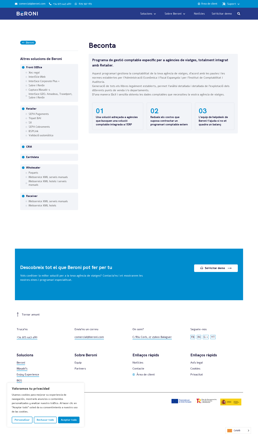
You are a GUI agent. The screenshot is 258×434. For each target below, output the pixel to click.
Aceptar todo (69, 420)
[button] (238, 13)
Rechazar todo (45, 420)
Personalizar (22, 420)
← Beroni (28, 42)
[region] (45, 405)
